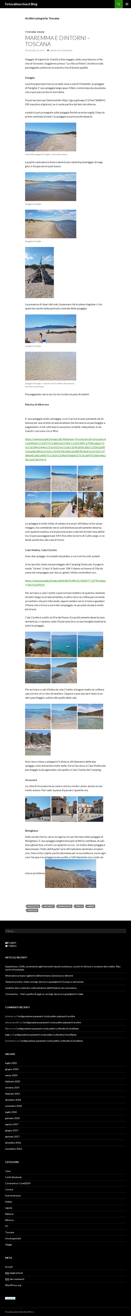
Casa (7, 1171)
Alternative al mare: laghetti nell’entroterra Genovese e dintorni (39, 975)
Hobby (8, 1201)
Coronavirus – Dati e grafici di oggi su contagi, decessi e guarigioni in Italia (44, 994)
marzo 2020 (11, 1075)
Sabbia (90, 906)
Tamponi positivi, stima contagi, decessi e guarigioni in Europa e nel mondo (44, 981)
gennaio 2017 (12, 1136)
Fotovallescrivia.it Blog (21, 4)
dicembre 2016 (13, 1142)
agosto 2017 (12, 1124)
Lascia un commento (61, 50)
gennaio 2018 (12, 1118)
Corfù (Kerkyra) (13, 1177)
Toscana (30, 32)
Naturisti (49, 906)
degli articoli (14, 1272)
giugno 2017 (11, 1130)
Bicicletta (33, 906)
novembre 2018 (13, 1105)
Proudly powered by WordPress (19, 1312)
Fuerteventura (13, 1195)
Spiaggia (32, 910)
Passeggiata (64, 906)
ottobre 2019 (12, 1087)
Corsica (9, 1189)
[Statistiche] (10, 1297)
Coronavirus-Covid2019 (18, 1183)
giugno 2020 (11, 1069)
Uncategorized (13, 1238)
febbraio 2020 (12, 1081)
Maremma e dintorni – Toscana (57, 40)
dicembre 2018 (13, 1099)
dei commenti (14, 1279)
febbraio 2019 (12, 1093)
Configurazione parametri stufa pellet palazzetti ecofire (46, 1016)
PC (6, 1226)
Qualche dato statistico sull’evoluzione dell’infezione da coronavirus (41, 987)
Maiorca (9, 1213)
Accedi (8, 1266)
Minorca (9, 1220)
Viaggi (40, 32)
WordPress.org (13, 1285)
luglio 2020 (11, 1063)
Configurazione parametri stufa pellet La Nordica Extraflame (47, 1028)
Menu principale (127, 4)
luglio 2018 (11, 1112)
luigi (7, 1034)
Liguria (8, 1207)
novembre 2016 (13, 1148)
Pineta (79, 906)
